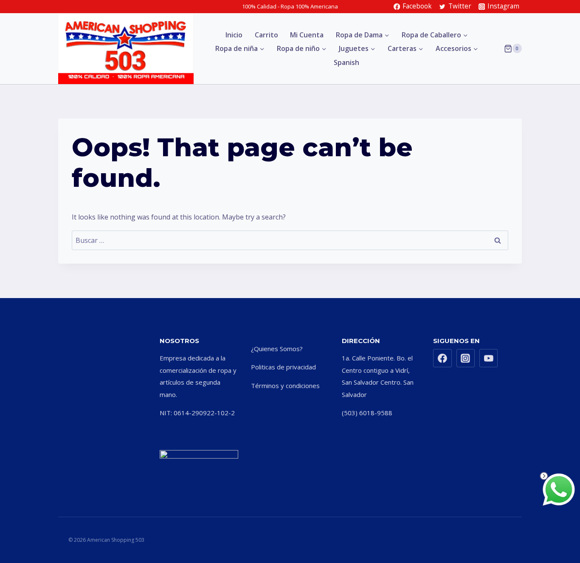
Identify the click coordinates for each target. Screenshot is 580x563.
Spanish (346, 62)
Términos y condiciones (285, 385)
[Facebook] (442, 358)
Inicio (233, 34)
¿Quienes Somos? (277, 348)
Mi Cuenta (307, 34)
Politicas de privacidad (283, 367)
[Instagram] (465, 358)
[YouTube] (488, 358)
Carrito (266, 34)
